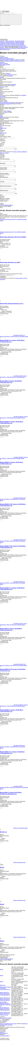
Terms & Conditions (4, 1023)
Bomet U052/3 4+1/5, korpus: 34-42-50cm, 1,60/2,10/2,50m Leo (5, 999)
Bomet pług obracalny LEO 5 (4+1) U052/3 (13, 237)
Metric (5, 1021)
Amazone (21, 47)
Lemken (19, 48)
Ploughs (7, 43)
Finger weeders (19, 45)
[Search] (10, 19)
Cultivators (2, 42)
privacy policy (19, 278)
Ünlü (8, 49)
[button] (14, 32)
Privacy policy (13, 1023)
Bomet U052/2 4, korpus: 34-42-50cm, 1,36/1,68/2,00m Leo (11, 422)
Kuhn (9, 48)
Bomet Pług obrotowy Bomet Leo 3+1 (11, 303)
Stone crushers (11, 45)
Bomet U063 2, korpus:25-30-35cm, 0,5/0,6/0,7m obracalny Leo (11, 793)
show (2, 203)
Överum (5, 49)
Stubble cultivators (19, 42)
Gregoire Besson (4, 48)
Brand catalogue (8, 1024)
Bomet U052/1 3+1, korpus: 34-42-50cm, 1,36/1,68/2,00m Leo (5, 993)
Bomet (2, 867)
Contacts (9, 1018)
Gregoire (25, 47)
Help (6, 1018)
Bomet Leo (3, 832)
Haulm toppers (14, 44)
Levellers (17, 43)
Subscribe (3, 276)
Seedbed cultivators (10, 42)
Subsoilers (2, 43)
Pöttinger (23, 48)
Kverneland (14, 48)
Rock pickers (7, 44)
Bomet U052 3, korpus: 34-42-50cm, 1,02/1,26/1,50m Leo (11, 381)
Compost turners (4, 45)
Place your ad (4, 957)
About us (2, 1018)
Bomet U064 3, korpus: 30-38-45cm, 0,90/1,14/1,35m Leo (11, 629)
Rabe (1, 49)
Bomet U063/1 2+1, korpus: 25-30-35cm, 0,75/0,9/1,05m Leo (5, 1009)
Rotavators (12, 43)
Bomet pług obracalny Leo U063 (10, 262)
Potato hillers (21, 44)
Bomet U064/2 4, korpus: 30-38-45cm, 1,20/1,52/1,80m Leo (11, 710)
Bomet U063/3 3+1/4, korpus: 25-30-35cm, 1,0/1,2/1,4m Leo (5, 1013)
